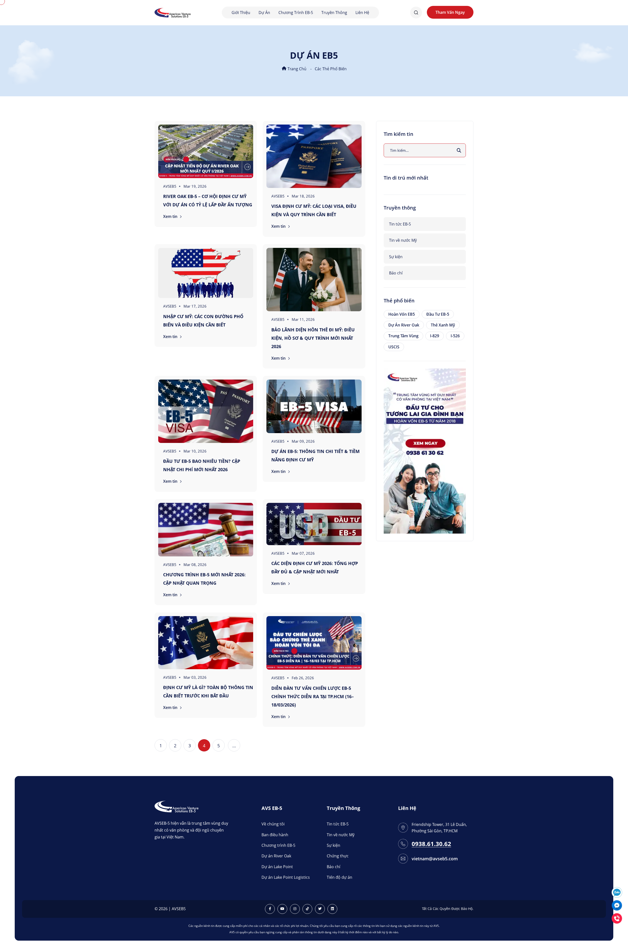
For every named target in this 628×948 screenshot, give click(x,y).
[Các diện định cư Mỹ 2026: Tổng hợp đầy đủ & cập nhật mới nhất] (313, 524)
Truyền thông (334, 12)
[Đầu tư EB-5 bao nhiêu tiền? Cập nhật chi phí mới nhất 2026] (205, 411)
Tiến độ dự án (339, 877)
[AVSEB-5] (176, 806)
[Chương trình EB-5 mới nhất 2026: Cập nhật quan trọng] (205, 529)
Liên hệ (362, 12)
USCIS (393, 347)
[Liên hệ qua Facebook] (616, 905)
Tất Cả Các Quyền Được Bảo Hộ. (447, 908)
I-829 (434, 336)
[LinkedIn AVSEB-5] (332, 909)
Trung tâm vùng (403, 336)
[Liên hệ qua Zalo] (616, 892)
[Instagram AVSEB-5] (295, 909)
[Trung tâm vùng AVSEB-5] (173, 12)
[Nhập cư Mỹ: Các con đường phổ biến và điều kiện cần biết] (205, 273)
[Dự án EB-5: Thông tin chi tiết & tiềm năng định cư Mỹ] (313, 406)
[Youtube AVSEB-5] (282, 909)
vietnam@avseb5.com (435, 859)
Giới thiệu (241, 12)
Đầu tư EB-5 (437, 314)
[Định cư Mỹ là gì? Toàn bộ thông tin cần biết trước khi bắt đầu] (205, 642)
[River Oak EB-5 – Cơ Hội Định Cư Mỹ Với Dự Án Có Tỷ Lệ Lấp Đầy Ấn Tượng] (205, 151)
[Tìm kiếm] (459, 150)
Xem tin (170, 216)
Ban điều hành (275, 834)
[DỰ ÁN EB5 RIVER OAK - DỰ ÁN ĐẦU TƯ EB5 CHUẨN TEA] (425, 450)
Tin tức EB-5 (400, 224)
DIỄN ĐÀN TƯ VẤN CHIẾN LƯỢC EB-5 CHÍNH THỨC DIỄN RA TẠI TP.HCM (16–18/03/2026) (312, 696)
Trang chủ (296, 68)
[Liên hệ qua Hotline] (616, 918)
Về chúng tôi (273, 824)
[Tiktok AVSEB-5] (307, 909)
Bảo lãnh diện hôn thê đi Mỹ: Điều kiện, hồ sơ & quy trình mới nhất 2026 (313, 338)
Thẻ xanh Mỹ (443, 325)
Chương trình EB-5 (295, 12)
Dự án (264, 12)
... (234, 746)
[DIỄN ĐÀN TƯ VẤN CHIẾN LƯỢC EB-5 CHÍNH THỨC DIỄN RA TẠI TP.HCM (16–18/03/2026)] (313, 643)
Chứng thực (338, 856)
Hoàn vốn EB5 (401, 314)
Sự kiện (396, 256)
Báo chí (396, 273)
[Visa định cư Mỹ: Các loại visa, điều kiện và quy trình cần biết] (313, 156)
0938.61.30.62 (431, 844)
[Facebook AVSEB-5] (270, 909)
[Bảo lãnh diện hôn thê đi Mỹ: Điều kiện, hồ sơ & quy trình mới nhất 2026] (313, 279)
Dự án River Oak (403, 325)
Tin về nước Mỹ (403, 240)
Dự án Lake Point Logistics (286, 877)
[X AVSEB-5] (320, 909)
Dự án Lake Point (277, 866)
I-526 (455, 336)
